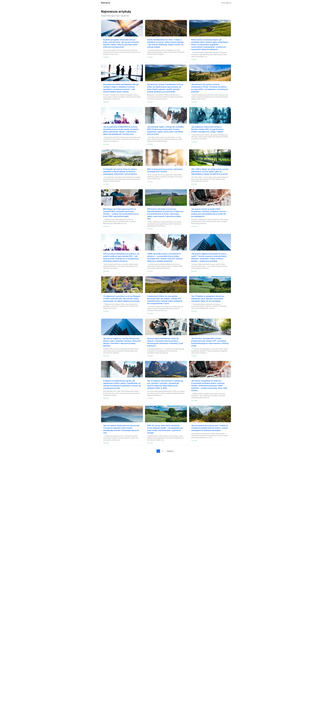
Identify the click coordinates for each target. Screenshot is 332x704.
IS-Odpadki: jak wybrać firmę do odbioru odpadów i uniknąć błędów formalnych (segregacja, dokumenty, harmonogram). (120, 171)
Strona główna (226, 3)
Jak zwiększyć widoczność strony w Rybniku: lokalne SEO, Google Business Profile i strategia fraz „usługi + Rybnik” (207, 129)
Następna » (170, 451)
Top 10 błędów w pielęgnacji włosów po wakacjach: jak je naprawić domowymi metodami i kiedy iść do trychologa (207, 298)
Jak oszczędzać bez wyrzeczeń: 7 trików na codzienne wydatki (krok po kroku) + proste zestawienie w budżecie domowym (209, 427)
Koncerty (105, 2)
